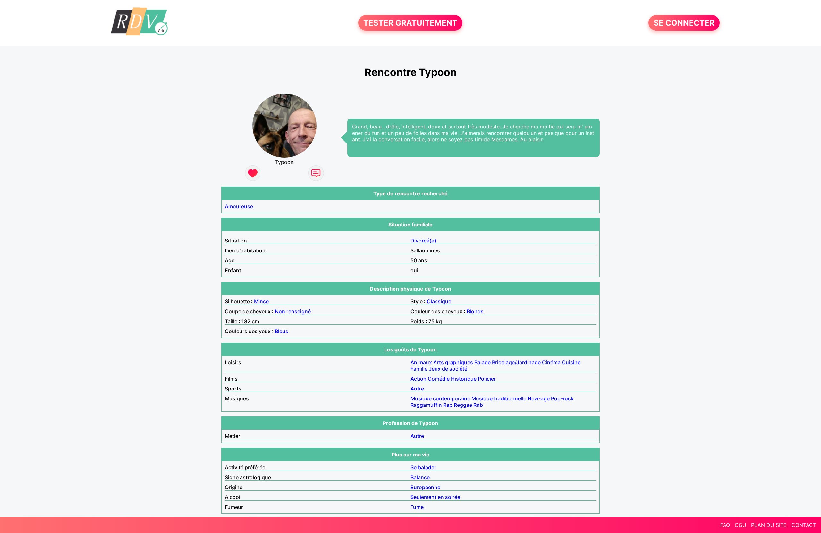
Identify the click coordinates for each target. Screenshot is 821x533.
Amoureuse (239, 206)
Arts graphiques (453, 362)
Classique (439, 301)
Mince (261, 301)
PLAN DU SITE (769, 525)
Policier (487, 378)
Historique (464, 378)
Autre (417, 388)
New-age (539, 398)
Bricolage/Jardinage (516, 362)
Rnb (478, 405)
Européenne (425, 487)
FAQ (725, 525)
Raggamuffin (426, 405)
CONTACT (803, 525)
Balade (482, 362)
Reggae (463, 405)
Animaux (421, 362)
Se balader (423, 467)
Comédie (439, 378)
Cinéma (551, 362)
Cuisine (571, 362)
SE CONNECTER (684, 23)
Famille (418, 368)
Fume (417, 507)
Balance (420, 477)
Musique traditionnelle (498, 398)
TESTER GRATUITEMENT (410, 23)
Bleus (281, 331)
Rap (448, 405)
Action (418, 378)
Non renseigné (293, 311)
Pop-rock (562, 398)
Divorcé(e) (423, 240)
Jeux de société (448, 368)
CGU (740, 525)
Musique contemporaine (440, 398)
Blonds (475, 311)
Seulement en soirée (435, 497)
